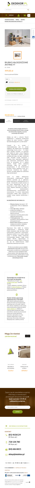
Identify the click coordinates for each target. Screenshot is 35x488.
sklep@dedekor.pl (17, 454)
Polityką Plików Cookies (15, 481)
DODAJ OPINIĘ (21, 116)
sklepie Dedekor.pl (17, 287)
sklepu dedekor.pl (11, 308)
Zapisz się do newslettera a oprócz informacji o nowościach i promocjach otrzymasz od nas (17, 396)
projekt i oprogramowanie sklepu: (16, 472)
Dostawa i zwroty (11, 100)
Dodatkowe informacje (14, 104)
